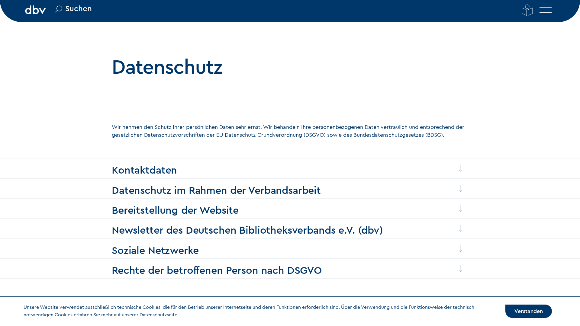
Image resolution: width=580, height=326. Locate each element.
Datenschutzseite (158, 314)
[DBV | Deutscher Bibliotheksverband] (36, 9)
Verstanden (528, 311)
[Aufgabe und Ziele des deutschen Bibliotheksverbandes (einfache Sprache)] (527, 10)
